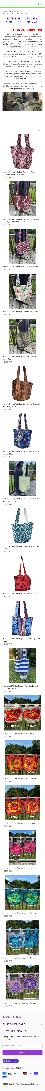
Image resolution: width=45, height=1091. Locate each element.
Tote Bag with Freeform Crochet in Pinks (18, 868)
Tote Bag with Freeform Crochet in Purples (19, 1003)
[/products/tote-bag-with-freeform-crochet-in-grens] (22, 892)
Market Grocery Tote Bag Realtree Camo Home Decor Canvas (21, 357)
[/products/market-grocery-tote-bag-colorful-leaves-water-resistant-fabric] (22, 431)
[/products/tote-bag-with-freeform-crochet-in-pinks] (22, 847)
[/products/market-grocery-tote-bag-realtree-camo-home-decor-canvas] (22, 336)
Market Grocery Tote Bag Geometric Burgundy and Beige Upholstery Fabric (21, 220)
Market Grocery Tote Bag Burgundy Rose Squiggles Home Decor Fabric (19, 173)
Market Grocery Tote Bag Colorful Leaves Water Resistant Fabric (21, 452)
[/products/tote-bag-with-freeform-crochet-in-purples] (22, 982)
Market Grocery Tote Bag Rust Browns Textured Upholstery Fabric (21, 405)
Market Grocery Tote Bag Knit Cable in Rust (19, 593)
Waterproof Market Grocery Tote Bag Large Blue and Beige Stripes (21, 687)
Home (5, 11)
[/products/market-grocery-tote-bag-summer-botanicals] (22, 291)
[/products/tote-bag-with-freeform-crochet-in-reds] (22, 712)
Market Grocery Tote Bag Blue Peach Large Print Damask (21, 639)
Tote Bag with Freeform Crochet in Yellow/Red (21, 823)
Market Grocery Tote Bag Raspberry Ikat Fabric (21, 267)
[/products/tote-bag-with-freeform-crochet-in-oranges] (22, 757)
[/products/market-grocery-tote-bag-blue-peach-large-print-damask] (22, 618)
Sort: (37, 131)
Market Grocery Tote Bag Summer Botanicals (20, 312)
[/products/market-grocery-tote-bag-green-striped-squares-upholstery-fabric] (22, 478)
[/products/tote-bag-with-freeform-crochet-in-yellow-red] (22, 802)
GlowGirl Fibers (14, 1084)
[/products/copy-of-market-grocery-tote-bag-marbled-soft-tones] (22, 573)
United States (12, 1068)
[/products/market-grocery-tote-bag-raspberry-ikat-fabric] (22, 246)
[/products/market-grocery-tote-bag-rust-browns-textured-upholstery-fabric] (22, 383)
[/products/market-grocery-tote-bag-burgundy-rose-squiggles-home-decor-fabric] (22, 151)
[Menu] (4, 3)
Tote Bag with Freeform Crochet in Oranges (20, 778)
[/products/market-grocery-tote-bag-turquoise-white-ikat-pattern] (22, 525)
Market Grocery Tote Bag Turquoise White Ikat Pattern (21, 547)
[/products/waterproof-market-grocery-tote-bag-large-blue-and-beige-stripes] (22, 665)
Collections (13, 11)
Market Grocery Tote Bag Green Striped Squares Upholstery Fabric (22, 500)
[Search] (8, 3)
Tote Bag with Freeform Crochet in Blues (18, 958)
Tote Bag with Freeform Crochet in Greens (19, 913)
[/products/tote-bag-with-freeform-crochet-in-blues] (22, 937)
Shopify (5, 1086)
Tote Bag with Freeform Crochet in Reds (18, 733)
